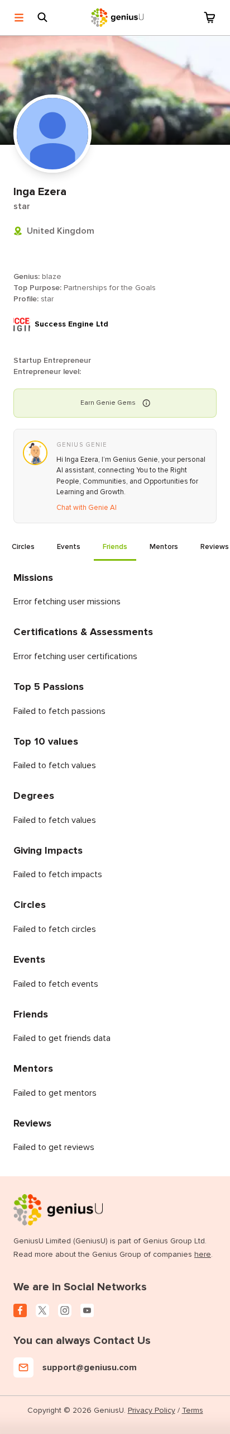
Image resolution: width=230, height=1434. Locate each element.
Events (68, 546)
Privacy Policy (151, 1410)
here (202, 1254)
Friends (115, 546)
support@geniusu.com (89, 1367)
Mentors (164, 546)
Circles (23, 546)
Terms (192, 1410)
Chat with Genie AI (86, 507)
